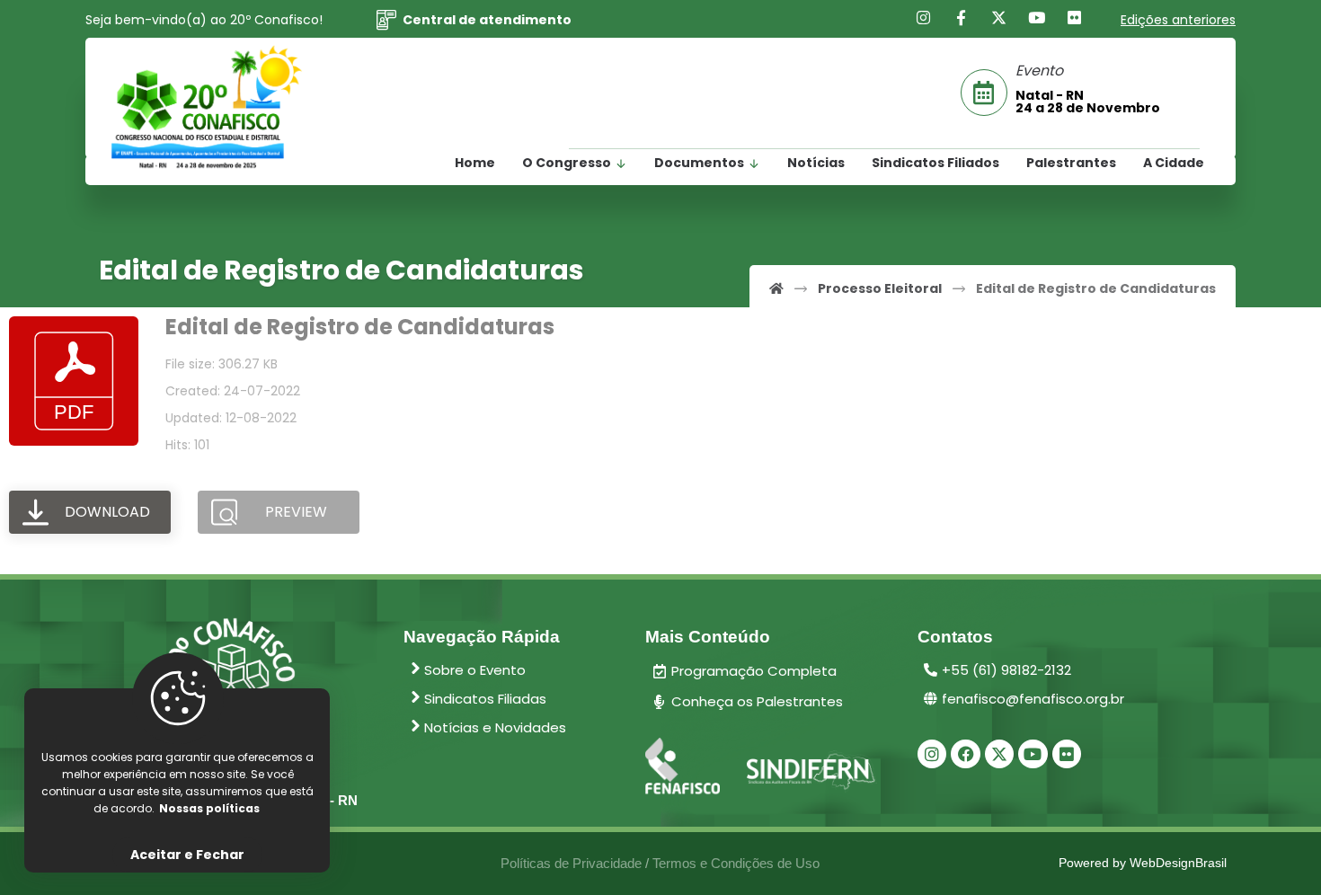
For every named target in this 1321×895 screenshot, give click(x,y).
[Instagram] (924, 18)
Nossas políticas (209, 808)
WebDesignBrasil (1178, 862)
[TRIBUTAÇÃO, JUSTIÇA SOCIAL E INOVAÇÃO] (207, 108)
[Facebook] (961, 18)
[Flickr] (1075, 18)
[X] (999, 18)
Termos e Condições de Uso (736, 863)
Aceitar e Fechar (187, 855)
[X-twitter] (999, 754)
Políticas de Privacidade (571, 863)
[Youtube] (1037, 18)
